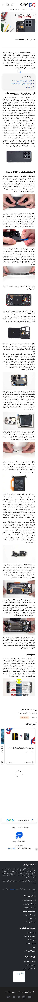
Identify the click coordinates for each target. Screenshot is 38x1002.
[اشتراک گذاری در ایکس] (8, 820)
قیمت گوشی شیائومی (29, 904)
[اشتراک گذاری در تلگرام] (12, 820)
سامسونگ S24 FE (30, 936)
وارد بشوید (11, 848)
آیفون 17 (32, 947)
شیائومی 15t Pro (30, 944)
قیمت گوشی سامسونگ (28, 900)
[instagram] (23, 997)
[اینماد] (19, 976)
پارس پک (13, 889)
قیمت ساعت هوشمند (29, 915)
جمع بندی (29, 87)
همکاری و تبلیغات (30, 965)
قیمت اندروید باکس (29, 922)
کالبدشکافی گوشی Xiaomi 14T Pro (17, 10)
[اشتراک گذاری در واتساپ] (10, 820)
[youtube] (29, 997)
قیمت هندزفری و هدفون (28, 911)
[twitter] (18, 997)
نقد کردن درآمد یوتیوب (28, 969)
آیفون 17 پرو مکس (29, 951)
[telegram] (13, 997)
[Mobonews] (24, 5)
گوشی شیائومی (24, 717)
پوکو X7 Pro (31, 940)
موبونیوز (35, 10)
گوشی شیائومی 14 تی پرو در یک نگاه (21, 81)
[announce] (7, 4)
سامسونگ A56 (31, 933)
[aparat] (8, 997)
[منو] (3, 4)
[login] (12, 4)
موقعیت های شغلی (29, 961)
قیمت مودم (32, 918)
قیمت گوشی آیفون (30, 908)
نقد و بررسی (29, 10)
